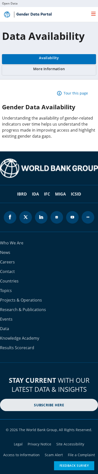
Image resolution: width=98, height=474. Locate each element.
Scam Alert (54, 454)
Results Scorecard (17, 347)
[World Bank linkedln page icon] (41, 217)
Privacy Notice (39, 444)
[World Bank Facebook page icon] (10, 217)
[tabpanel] (49, 115)
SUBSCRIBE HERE (49, 405)
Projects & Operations (21, 300)
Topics (6, 290)
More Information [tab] (49, 68)
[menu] (93, 14)
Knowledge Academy (19, 338)
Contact (7, 271)
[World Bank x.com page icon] (25, 217)
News (5, 252)
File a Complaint (81, 454)
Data (4, 328)
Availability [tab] (49, 57)
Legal (18, 444)
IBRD (22, 194)
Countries (9, 281)
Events (6, 319)
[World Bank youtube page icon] (72, 217)
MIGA (60, 194)
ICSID (76, 194)
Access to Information (21, 454)
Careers (7, 262)
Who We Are (11, 243)
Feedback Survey (74, 465)
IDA (35, 194)
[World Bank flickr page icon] (87, 217)
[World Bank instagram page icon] (56, 217)
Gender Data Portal (34, 15)
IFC (47, 194)
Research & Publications (23, 309)
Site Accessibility (70, 444)
